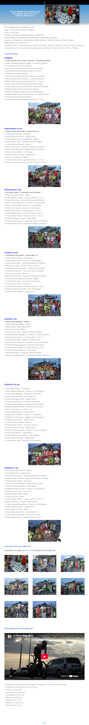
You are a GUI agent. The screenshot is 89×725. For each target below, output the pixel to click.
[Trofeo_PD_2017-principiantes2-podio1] (16, 594)
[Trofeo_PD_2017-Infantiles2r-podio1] (44, 617)
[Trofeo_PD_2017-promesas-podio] (44, 571)
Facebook (28, 550)
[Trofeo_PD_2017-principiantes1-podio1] (73, 571)
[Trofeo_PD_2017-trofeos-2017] (16, 571)
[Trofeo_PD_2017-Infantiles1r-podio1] (16, 617)
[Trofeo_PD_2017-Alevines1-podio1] (44, 594)
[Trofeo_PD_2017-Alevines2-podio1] (73, 594)
